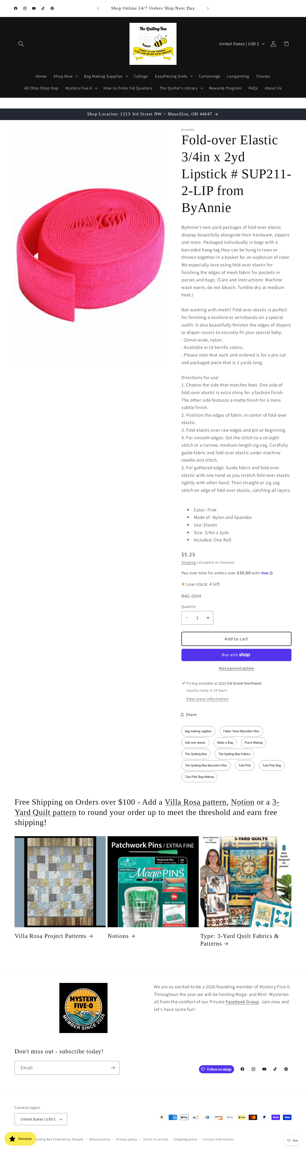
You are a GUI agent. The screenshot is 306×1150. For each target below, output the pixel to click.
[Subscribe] (112, 1068)
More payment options (236, 668)
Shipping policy (185, 1139)
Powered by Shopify (68, 1139)
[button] (21, 43)
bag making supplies (198, 731)
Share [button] (191, 714)
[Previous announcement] (98, 8)
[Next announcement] (208, 8)
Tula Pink (245, 765)
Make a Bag (225, 742)
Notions (118, 936)
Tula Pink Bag (272, 765)
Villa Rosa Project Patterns (50, 936)
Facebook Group (242, 1002)
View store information (207, 698)
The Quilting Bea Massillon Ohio (206, 765)
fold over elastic (195, 742)
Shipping (188, 562)
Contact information (218, 1139)
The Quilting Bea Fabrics (234, 754)
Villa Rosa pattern (195, 802)
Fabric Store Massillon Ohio (241, 731)
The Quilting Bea (196, 754)
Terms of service (155, 1139)
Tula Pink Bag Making (199, 777)
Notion (242, 802)
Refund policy (99, 1139)
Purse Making (254, 742)
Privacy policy (126, 1139)
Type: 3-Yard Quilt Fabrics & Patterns (239, 940)
